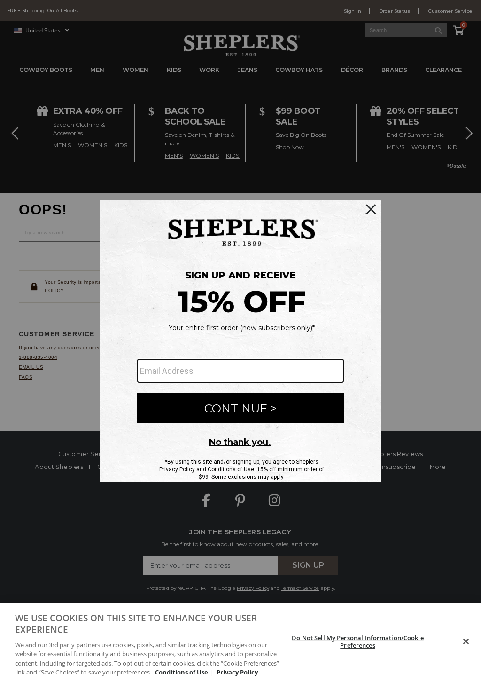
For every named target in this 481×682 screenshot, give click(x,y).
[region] (240, 642)
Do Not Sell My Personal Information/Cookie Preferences (357, 642)
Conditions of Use (181, 672)
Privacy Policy (237, 672)
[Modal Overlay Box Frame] (240, 341)
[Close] (466, 641)
